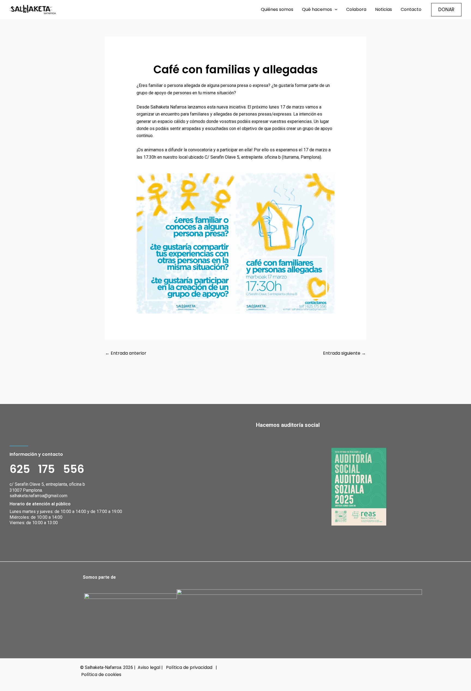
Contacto (411, 9)
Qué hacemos (317, 9)
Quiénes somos (277, 9)
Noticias (383, 9)
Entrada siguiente (344, 353)
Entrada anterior (125, 353)
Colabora (356, 9)
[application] (334, 9)
